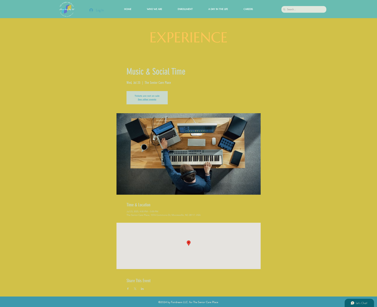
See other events (147, 99)
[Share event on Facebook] (128, 289)
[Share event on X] (135, 289)
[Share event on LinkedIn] (142, 289)
